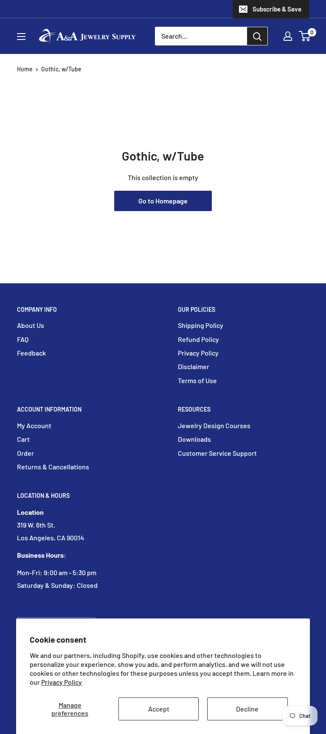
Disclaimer (193, 366)
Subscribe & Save (277, 9)
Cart (23, 439)
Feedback (31, 353)
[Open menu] (21, 36)
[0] (305, 36)
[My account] (288, 36)
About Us (30, 325)
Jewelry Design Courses (214, 425)
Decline (247, 709)
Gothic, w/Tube (61, 69)
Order (25, 453)
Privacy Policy (61, 682)
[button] (304, 36)
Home (25, 69)
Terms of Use (197, 380)
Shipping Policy (200, 325)
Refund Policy (198, 339)
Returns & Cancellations (53, 467)
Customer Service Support (217, 453)
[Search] (257, 36)
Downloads (194, 439)
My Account (34, 425)
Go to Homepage (163, 201)
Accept (158, 709)
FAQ (22, 339)
